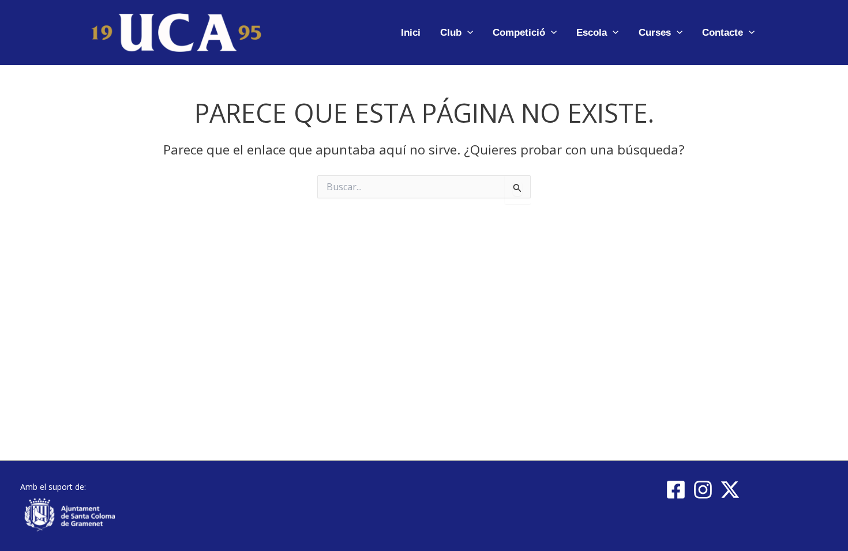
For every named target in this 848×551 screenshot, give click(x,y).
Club (450, 32)
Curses (655, 32)
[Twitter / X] (730, 490)
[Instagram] (703, 490)
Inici (411, 32)
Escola (591, 32)
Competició (519, 32)
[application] (467, 32)
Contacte (722, 32)
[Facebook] (676, 490)
